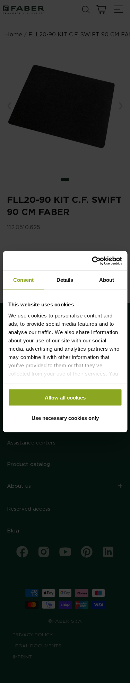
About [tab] (106, 280)
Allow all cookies (65, 398)
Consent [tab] (23, 280)
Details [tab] (65, 280)
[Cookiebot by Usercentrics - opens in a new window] (92, 260)
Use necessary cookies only (65, 418)
